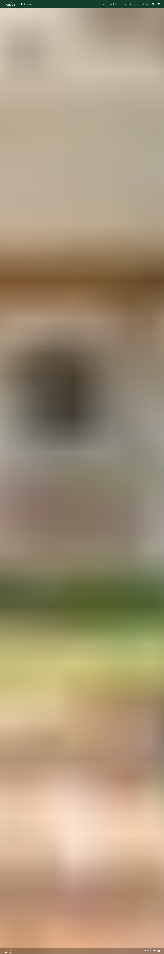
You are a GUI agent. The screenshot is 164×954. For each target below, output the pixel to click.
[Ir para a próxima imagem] (10, 951)
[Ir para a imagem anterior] (6, 951)
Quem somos (134, 4)
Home (103, 4)
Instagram (144, 4)
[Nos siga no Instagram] (152, 4)
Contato (124, 4)
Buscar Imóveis (113, 4)
